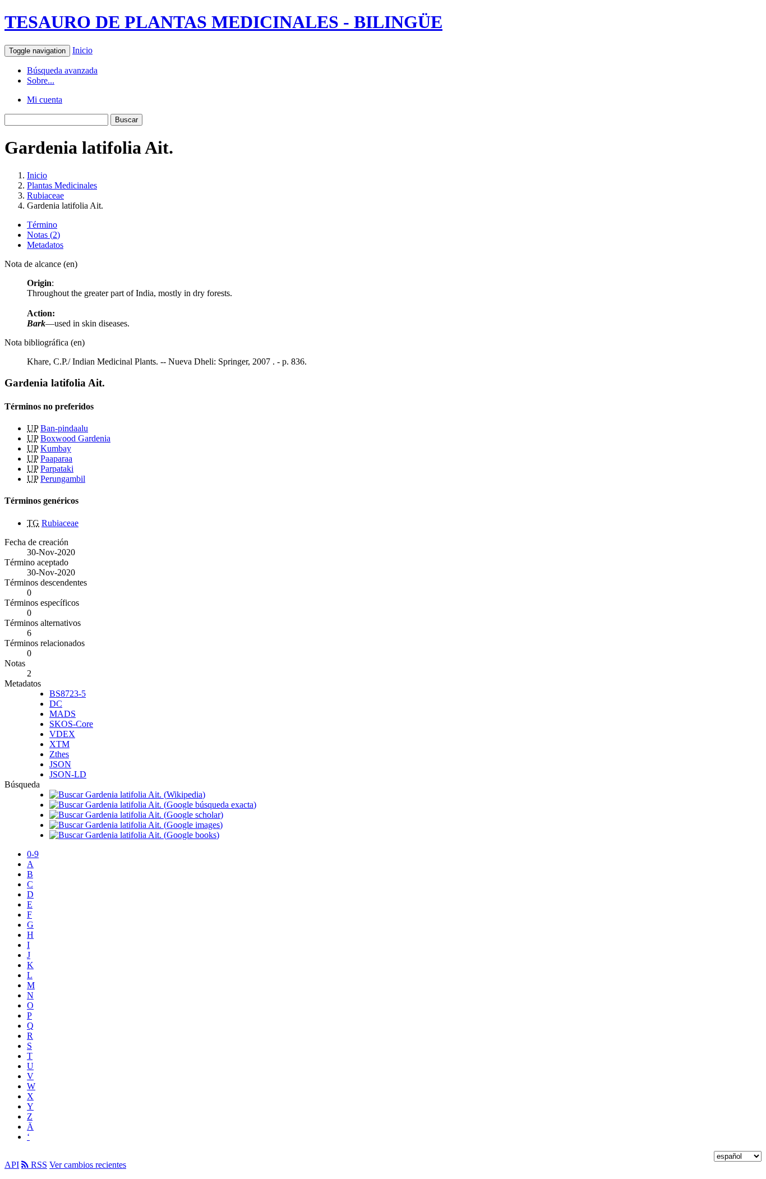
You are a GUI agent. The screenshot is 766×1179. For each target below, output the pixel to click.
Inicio (82, 50)
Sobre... (40, 80)
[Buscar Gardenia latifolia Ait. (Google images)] (136, 825)
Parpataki (56, 468)
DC (55, 703)
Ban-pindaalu (64, 428)
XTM (59, 744)
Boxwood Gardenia (75, 438)
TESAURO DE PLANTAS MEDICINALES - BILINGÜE (223, 22)
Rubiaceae (45, 195)
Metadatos (45, 245)
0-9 (33, 854)
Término (42, 224)
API (11, 1164)
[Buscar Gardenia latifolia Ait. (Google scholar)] (136, 814)
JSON (60, 764)
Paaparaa (56, 458)
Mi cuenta (44, 99)
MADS (62, 714)
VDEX (62, 734)
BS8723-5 (67, 693)
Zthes (59, 754)
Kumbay (55, 448)
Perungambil (62, 478)
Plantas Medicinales (62, 185)
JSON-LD (67, 774)
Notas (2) (43, 235)
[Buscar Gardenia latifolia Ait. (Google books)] (134, 835)
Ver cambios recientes (87, 1164)
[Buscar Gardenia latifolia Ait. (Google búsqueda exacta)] (152, 804)
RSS (38, 1164)
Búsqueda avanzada (62, 70)
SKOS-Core (71, 724)
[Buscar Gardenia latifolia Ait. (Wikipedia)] (127, 794)
